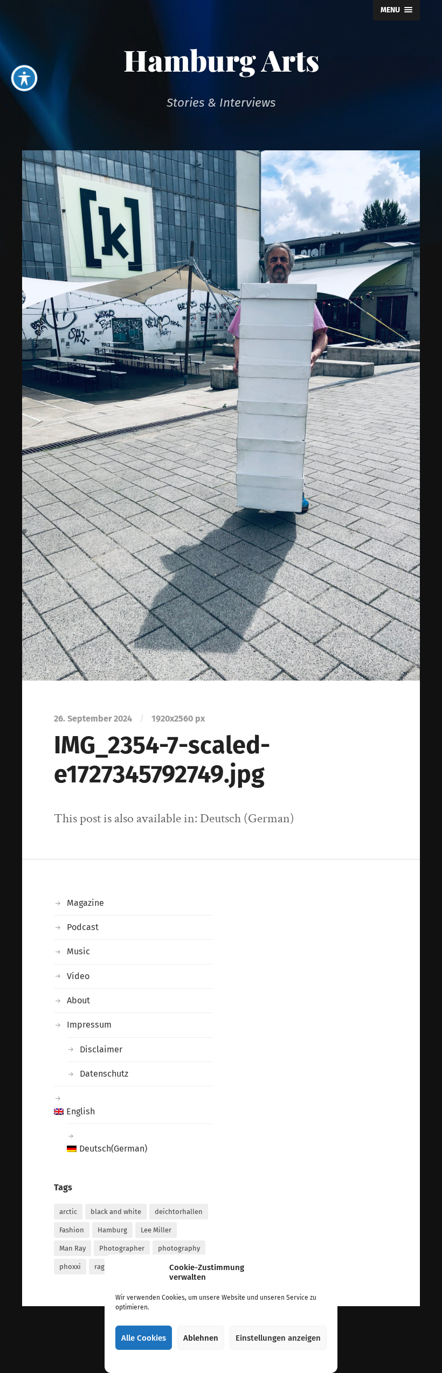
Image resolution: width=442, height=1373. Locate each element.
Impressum (89, 1025)
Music (78, 951)
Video (78, 976)
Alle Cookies (143, 1338)
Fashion (71, 1230)
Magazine (85, 903)
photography (179, 1248)
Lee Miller (156, 1230)
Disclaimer (101, 1049)
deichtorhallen (179, 1212)
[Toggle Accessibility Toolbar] (24, 78)
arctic (68, 1212)
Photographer (121, 1248)
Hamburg (112, 1230)
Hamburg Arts (221, 59)
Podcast (83, 927)
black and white (116, 1212)
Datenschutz (104, 1074)
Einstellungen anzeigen (278, 1338)
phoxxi (70, 1267)
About (78, 1000)
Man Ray (72, 1248)
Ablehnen (200, 1338)
